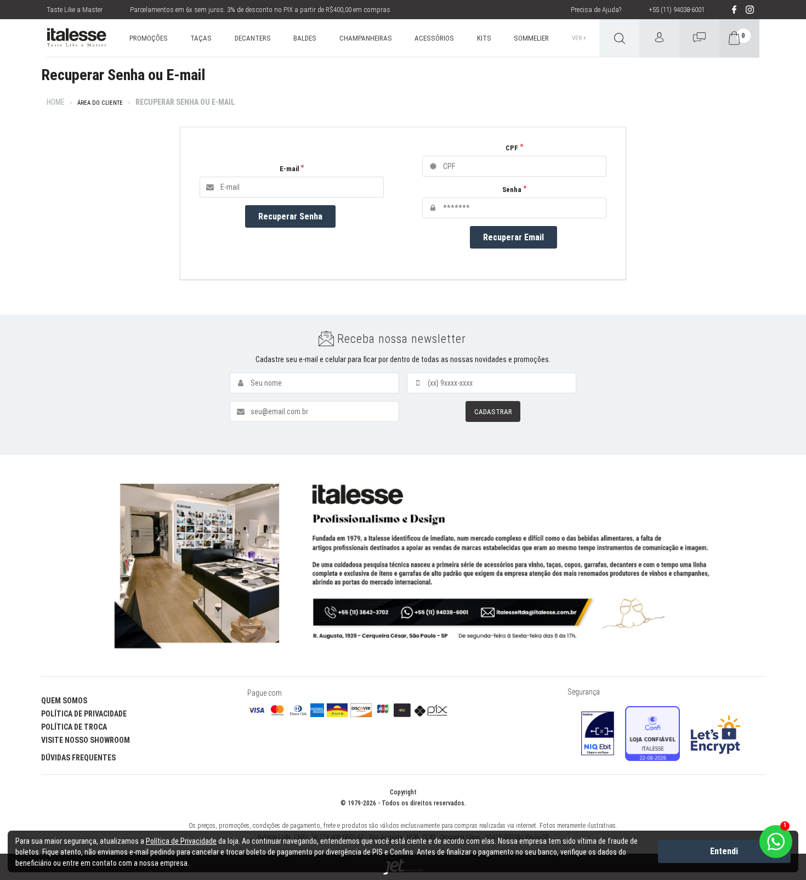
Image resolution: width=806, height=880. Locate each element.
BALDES (304, 38)
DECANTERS (253, 38)
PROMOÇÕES (148, 38)
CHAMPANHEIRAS (365, 38)
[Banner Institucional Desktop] (403, 566)
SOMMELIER (531, 38)
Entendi (724, 851)
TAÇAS (201, 38)
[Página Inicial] (76, 38)
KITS (484, 38)
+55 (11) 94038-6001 (677, 9)
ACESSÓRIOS (434, 38)
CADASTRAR (493, 412)
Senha (511, 189)
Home (56, 102)
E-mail (289, 169)
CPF (512, 148)
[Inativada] (597, 733)
